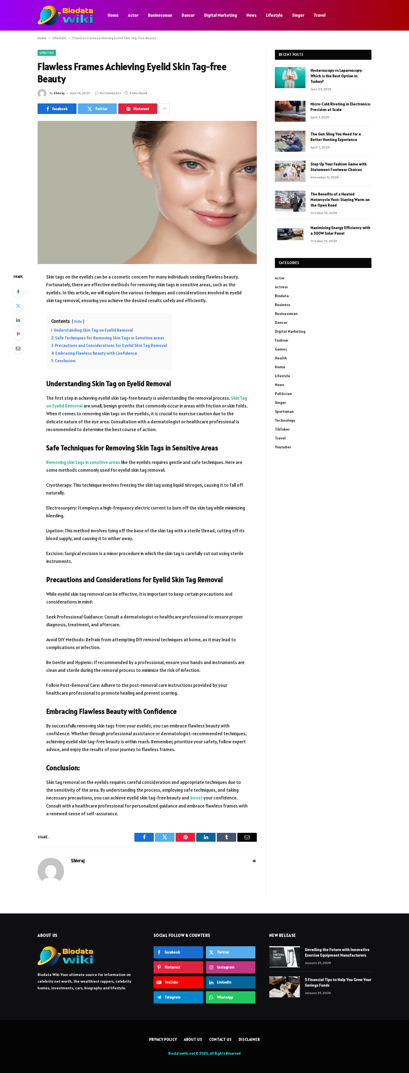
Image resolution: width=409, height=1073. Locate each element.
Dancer (188, 15)
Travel (320, 15)
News (252, 15)
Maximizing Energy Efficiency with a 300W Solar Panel (340, 230)
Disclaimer (249, 1039)
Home (113, 15)
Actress (281, 286)
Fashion (281, 340)
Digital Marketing (220, 15)
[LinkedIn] (18, 320)
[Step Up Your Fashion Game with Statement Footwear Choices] (290, 171)
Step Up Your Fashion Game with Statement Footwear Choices (339, 167)
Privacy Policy (163, 1039)
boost (196, 798)
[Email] (18, 348)
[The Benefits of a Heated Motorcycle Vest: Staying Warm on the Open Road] (290, 201)
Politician (283, 393)
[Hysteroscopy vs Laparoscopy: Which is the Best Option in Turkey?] (290, 77)
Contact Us (220, 1039)
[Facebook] (18, 291)
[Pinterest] (18, 334)
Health (281, 358)
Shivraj (59, 93)
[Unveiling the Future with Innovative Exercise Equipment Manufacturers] (284, 956)
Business (282, 304)
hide (78, 321)
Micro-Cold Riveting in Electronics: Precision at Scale (341, 106)
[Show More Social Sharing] (164, 108)
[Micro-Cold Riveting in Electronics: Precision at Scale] (290, 111)
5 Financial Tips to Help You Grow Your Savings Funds (338, 982)
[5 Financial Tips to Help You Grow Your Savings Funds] (284, 986)
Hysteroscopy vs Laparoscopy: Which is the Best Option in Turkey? (337, 76)
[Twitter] (18, 305)
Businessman (160, 15)
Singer (298, 15)
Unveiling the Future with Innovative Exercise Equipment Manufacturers (337, 952)
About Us (193, 1039)
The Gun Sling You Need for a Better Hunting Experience (336, 136)
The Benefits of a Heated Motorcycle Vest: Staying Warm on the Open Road (340, 200)
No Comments (110, 93)
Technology (285, 420)
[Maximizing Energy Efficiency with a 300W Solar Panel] (290, 234)
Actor (133, 15)
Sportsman (284, 411)
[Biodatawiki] (65, 15)
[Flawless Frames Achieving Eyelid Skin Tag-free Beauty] (147, 192)
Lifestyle (274, 15)
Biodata (282, 295)
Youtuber (283, 446)
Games (281, 349)
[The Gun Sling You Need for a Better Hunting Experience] (290, 141)
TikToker (282, 429)
